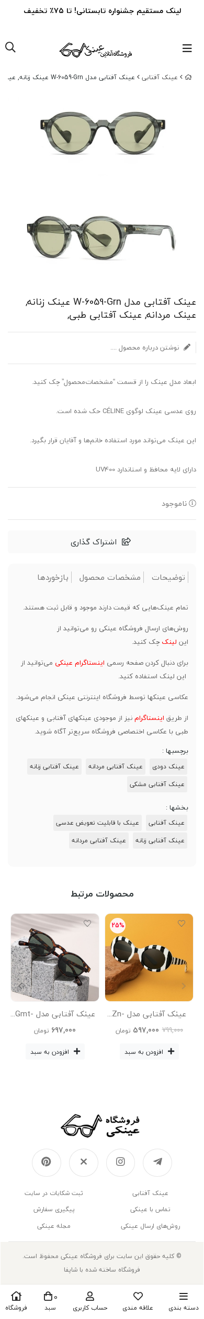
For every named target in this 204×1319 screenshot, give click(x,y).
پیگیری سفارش (54, 1209)
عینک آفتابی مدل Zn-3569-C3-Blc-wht (149, 1016)
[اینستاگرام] (121, 1162)
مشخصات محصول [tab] (110, 577)
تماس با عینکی (150, 1209)
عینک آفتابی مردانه (115, 766)
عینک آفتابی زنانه (54, 766)
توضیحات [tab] (168, 577)
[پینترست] (46, 1162)
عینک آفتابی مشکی (157, 784)
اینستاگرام (149, 718)
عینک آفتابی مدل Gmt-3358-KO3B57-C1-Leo (55, 1016)
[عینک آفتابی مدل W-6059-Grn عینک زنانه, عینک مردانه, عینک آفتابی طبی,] (102, 1126)
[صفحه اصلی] (188, 77)
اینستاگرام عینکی (80, 662)
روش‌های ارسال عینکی (150, 1226)
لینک (169, 642)
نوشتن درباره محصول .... (145, 347)
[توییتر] (83, 1162)
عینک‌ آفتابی (160, 77)
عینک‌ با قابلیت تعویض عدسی (97, 822)
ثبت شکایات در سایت (54, 1193)
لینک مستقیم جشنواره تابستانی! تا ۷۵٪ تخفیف (102, 10)
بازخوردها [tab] (53, 577)
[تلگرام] (157, 1162)
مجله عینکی (54, 1226)
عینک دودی (168, 766)
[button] (20, 986)
